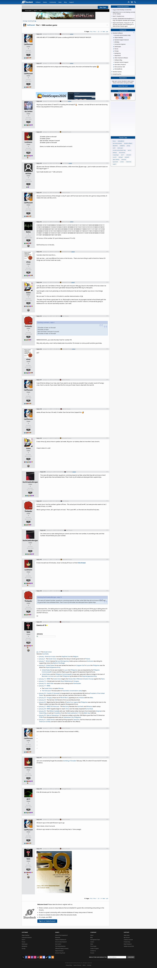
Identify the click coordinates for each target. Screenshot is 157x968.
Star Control (58, 944)
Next (104, 31)
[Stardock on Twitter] (115, 94)
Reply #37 (39, 379)
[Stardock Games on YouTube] (121, 94)
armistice (81, 697)
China (67, 709)
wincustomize (122, 152)
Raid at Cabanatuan (53, 715)
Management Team (95, 939)
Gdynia (98, 711)
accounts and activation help (119, 150)
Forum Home (28, 10)
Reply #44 (39, 591)
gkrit (28, 799)
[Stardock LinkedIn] (125, 97)
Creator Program (94, 948)
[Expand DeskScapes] (113, 46)
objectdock (115, 145)
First (91, 31)
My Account (127, 937)
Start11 (23, 939)
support (114, 164)
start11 (122, 155)
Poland (88, 659)
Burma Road (89, 709)
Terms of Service (77, 965)
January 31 (42, 719)
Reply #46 (39, 728)
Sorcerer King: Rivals (60, 953)
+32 (28, 809)
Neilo (28, 632)
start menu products (117, 143)
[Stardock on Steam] (130, 94)
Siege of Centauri (59, 950)
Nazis (103, 679)
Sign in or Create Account (47, 921)
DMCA (84, 965)
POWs (41, 717)
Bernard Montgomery (62, 661)
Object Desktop (25, 935)
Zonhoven (90, 661)
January (41, 656)
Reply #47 (39, 757)
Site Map (89, 965)
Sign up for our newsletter (98, 957)
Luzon (88, 665)
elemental (123, 159)
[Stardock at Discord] (120, 97)
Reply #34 (39, 282)
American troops (50, 656)
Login (40, 10)
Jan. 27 (39, 652)
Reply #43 (39, 559)
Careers (92, 942)
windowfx (127, 157)
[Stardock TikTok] (123, 97)
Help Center (127, 935)
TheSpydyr (28, 326)
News (59, 2)
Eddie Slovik (50, 719)
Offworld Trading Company (61, 948)
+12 (30, 492)
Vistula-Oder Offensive (75, 679)
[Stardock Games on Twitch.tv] (124, 94)
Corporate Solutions (27, 937)
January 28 (42, 709)
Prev (94, 31)
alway (28, 262)
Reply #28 (39, 101)
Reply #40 (43, 472)
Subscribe (131, 957)
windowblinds (121, 141)
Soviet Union (48, 652)
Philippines (96, 665)
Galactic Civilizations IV (60, 939)
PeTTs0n (28, 173)
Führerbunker (77, 683)
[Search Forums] (135, 2)
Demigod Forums (66, 789)
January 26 (42, 702)
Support (71, 2)
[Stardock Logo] (27, 2)
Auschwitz (45, 654)
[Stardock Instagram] (127, 94)
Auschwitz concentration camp (72, 691)
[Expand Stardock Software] (111, 33)
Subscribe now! (123, 86)
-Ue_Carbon (28, 111)
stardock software (128, 143)
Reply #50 (39, 848)
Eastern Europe (89, 679)
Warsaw (60, 688)
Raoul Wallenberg (66, 681)
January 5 (42, 659)
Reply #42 (43, 530)
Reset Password (127, 944)
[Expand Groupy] (113, 51)
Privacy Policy (69, 965)
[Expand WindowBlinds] (113, 69)
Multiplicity (24, 946)
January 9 (42, 665)
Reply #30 (39, 163)
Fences (23, 942)
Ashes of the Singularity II (61, 935)
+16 (28, 303)
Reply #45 (39, 622)
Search (35, 10)
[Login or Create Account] (128, 2)
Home (24, 21)
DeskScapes (24, 944)
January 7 (42, 661)
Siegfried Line (66, 656)
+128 (28, 642)
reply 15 (59, 597)
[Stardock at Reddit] (117, 97)
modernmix (128, 161)
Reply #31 (39, 192)
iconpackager (116, 155)
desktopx (115, 152)
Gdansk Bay (42, 713)
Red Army (66, 706)
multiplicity (122, 145)
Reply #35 (39, 316)
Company (93, 932)
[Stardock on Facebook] (118, 94)
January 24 (42, 700)
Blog (65, 2)
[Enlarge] (37, 650)
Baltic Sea (87, 713)
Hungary (76, 681)
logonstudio (115, 161)
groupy (128, 145)
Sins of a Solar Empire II (60, 942)
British (48, 661)
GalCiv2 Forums (65, 34)
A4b (56, 700)
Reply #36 (39, 349)
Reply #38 (39, 409)
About (91, 935)
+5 (28, 55)
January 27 (42, 706)
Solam (28, 293)
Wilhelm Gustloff (54, 711)
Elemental (57, 937)
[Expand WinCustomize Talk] (113, 66)
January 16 (42, 683)
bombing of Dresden (69, 761)
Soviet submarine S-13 (73, 713)
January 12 (42, 679)
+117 (28, 122)
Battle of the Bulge (59, 663)
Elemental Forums (66, 132)
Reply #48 (39, 789)
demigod (121, 157)
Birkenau (89, 706)
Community (52, 2)
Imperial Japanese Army (53, 667)
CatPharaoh (28, 44)
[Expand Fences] (113, 48)
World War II (64, 697)
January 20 (42, 693)
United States (50, 665)
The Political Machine (60, 946)
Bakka (28, 232)
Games (45, 2)
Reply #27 (39, 63)
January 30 (42, 711)
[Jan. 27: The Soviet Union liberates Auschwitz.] (46, 642)
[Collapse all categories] (134, 33)
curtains (122, 161)
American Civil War (44, 721)
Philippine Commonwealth (64, 674)
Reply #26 (39, 34)
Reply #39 (39, 438)
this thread (81, 563)
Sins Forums (64, 101)
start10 (129, 150)
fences (114, 141)
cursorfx (114, 157)
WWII (48, 679)
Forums (92, 953)
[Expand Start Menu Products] (113, 64)
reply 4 (52, 322)
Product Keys (127, 942)
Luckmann (28, 142)
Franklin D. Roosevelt (53, 693)
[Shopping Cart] (132, 2)
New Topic (103, 7)
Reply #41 (39, 501)
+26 (28, 272)
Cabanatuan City (68, 717)
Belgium (75, 656)
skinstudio (128, 155)
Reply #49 (39, 819)
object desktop (116, 159)
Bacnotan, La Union (48, 676)
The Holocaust (46, 691)
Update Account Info (129, 946)
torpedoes (58, 713)
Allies (91, 697)
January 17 (42, 686)
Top (107, 34)
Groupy (23, 948)
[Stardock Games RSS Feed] (128, 97)
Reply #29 (39, 132)
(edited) (71, 34)
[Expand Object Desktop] (113, 37)
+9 (28, 337)
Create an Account (128, 939)
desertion (76, 719)
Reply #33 (39, 251)
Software (38, 2)
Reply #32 (39, 222)
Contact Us (93, 950)
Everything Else (31, 21)
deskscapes (120, 148)
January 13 (42, 681)
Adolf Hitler (50, 683)
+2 (28, 184)
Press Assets (93, 946)
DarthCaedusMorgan (30, 482)
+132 (28, 152)
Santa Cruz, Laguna (72, 702)
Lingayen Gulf (80, 665)
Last (107, 31)
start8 (114, 148)
